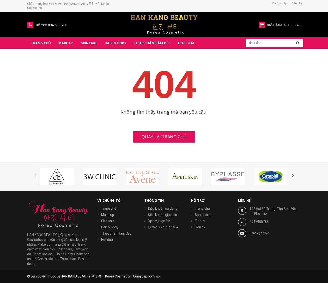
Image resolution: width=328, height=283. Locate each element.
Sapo (157, 276)
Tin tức (200, 221)
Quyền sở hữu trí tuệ (163, 227)
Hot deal (107, 240)
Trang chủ (108, 208)
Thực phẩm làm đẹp (116, 233)
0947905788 (259, 222)
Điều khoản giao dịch (163, 215)
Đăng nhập (279, 3)
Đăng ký (297, 3)
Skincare (107, 221)
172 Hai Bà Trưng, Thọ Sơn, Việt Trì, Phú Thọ (273, 211)
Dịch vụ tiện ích (159, 221)
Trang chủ (202, 208)
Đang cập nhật (259, 233)
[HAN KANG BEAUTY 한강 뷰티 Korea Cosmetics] (164, 24)
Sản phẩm (202, 215)
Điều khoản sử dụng (162, 208)
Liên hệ (200, 227)
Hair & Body (109, 227)
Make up (107, 215)
